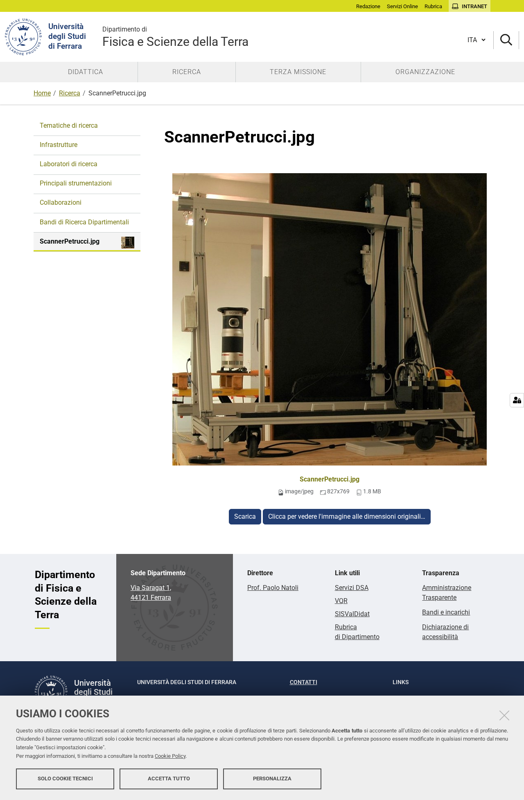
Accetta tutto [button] (169, 778)
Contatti (303, 682)
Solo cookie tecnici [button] (65, 778)
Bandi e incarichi (446, 612)
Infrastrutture (58, 145)
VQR (341, 601)
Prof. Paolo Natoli (272, 588)
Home (42, 93)
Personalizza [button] (272, 778)
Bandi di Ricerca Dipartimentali (84, 222)
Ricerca (69, 93)
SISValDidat (352, 614)
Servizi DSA (351, 588)
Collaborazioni (60, 202)
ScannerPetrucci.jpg (329, 479)
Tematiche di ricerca (69, 125)
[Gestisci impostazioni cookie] (517, 400)
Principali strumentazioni (76, 183)
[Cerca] (506, 40)
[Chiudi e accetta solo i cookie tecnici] (504, 715)
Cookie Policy (170, 756)
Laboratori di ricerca (68, 164)
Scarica (245, 516)
